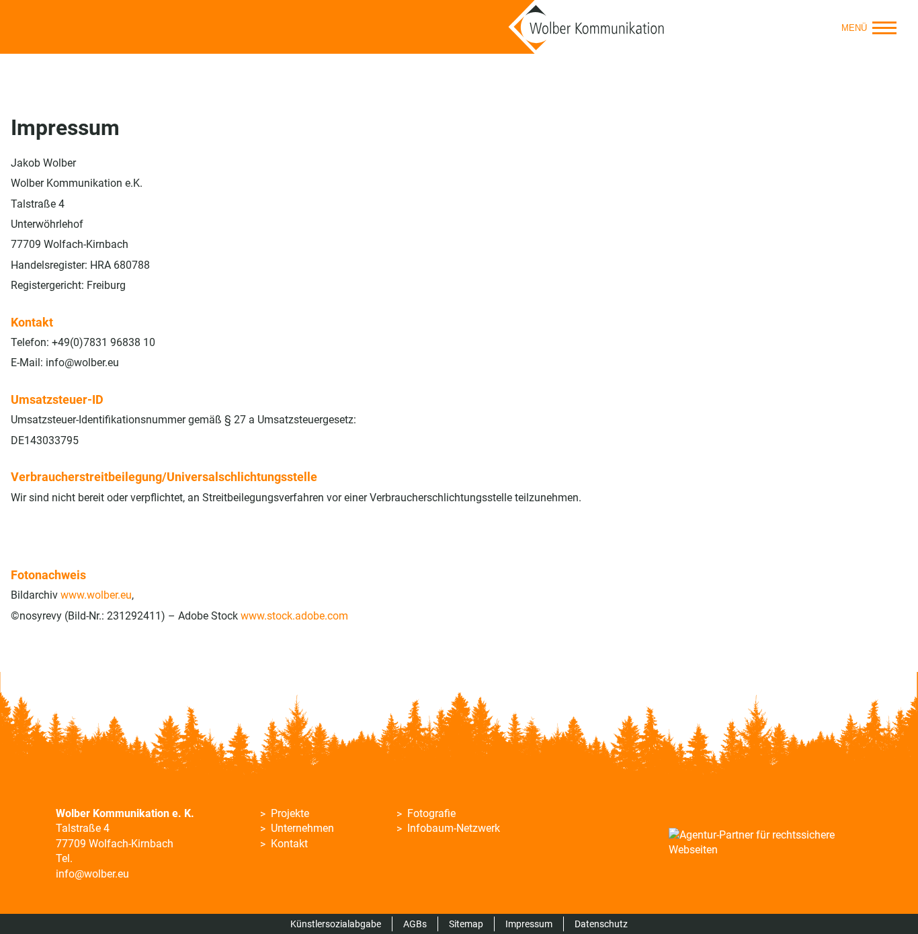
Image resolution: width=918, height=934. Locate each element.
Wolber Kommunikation (587, 27)
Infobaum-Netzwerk (453, 828)
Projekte (290, 813)
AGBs (415, 924)
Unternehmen (302, 828)
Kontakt (289, 843)
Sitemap (466, 924)
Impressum (528, 924)
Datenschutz (601, 924)
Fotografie (431, 813)
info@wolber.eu (92, 873)
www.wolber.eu (96, 595)
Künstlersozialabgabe (335, 924)
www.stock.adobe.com (294, 615)
